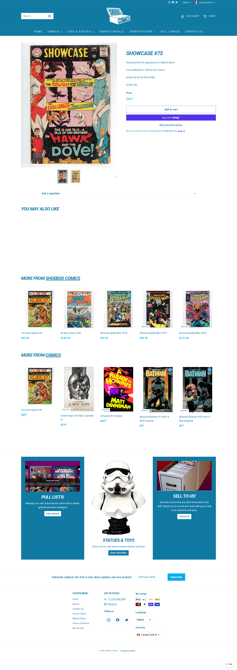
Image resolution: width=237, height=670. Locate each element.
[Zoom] (69, 105)
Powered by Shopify (128, 651)
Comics (54, 31)
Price (129, 93)
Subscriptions (141, 31)
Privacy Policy (79, 613)
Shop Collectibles (118, 552)
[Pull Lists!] (52, 476)
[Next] (115, 177)
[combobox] (37, 16)
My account (78, 628)
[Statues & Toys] (118, 498)
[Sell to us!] (184, 476)
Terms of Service (81, 623)
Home (38, 31)
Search (76, 604)
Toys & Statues (79, 31)
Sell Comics (170, 31)
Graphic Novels (111, 31)
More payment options (171, 125)
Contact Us (194, 31)
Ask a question (51, 193)
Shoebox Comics (63, 278)
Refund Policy (79, 618)
